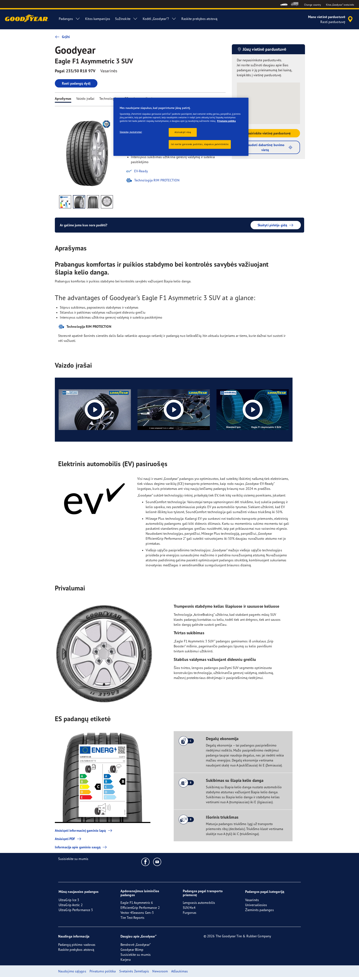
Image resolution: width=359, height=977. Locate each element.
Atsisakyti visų (183, 132)
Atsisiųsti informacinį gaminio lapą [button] (80, 830)
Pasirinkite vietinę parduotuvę (268, 133)
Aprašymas (63, 98)
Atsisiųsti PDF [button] (65, 839)
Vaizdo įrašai (85, 98)
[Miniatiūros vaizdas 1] (65, 201)
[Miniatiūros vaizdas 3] (93, 201)
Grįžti (66, 37)
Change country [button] (312, 4)
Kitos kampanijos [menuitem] (97, 19)
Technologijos (109, 98)
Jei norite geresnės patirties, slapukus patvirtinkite (200, 144)
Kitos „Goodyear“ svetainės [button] (340, 4)
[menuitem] (284, 4)
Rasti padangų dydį (76, 83)
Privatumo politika (226, 121)
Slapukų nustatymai (131, 132)
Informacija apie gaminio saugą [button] (78, 847)
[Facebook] (145, 861)
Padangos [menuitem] (66, 19)
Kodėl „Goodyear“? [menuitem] (156, 19)
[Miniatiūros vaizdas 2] (79, 201)
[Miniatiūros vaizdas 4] (107, 201)
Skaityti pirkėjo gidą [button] (272, 225)
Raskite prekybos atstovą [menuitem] (199, 19)
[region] (180, 127)
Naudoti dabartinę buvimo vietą (265, 147)
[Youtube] (157, 861)
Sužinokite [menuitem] (122, 19)
